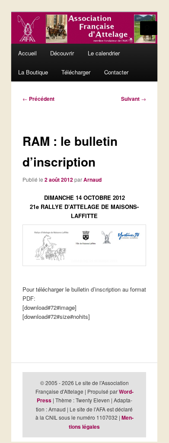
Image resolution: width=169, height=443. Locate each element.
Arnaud (92, 179)
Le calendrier (104, 53)
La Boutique (33, 72)
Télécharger (75, 72)
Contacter (116, 72)
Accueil (27, 53)
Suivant (133, 99)
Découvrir (62, 53)
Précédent (38, 99)
